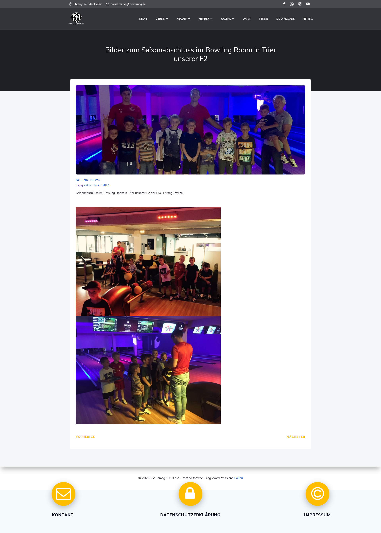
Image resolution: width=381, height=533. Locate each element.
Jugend (226, 19)
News (143, 19)
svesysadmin (84, 185)
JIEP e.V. (308, 19)
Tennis (263, 19)
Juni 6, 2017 (101, 185)
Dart (247, 19)
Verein (160, 19)
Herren (204, 19)
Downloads (285, 19)
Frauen (182, 19)
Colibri (238, 478)
